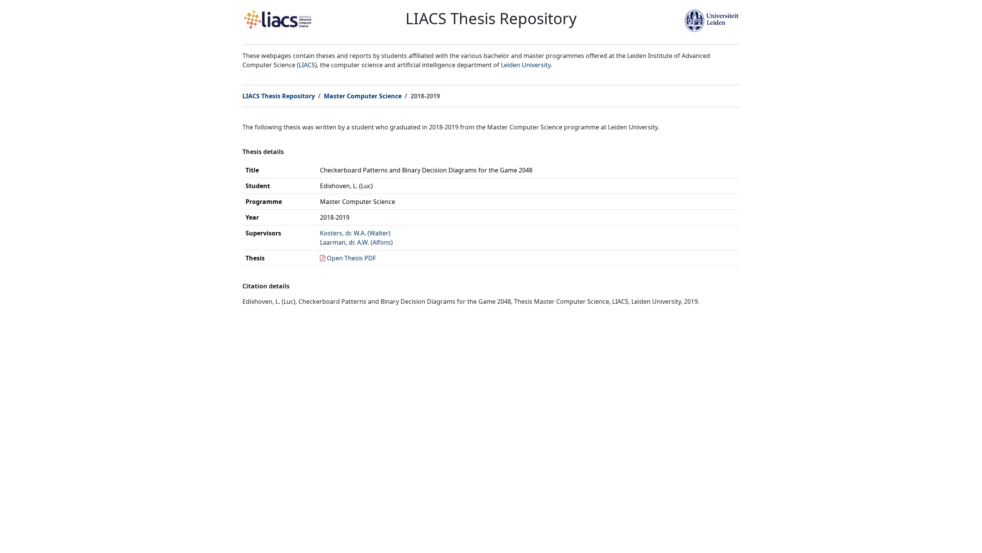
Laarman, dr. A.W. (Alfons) (356, 242)
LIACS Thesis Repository (278, 96)
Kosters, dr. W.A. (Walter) (355, 233)
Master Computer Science (363, 96)
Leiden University (525, 65)
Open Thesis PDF (351, 258)
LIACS (307, 65)
